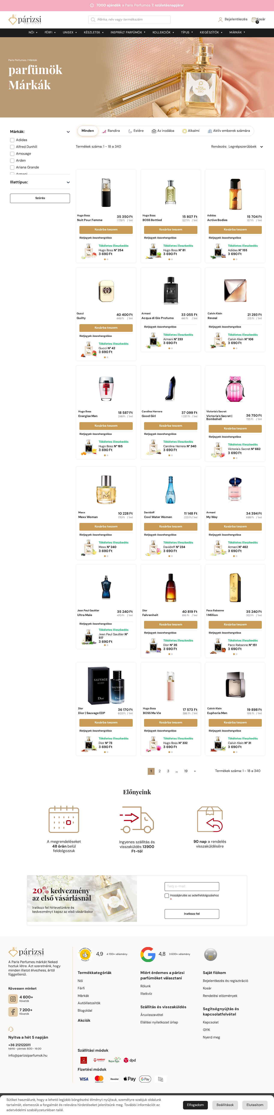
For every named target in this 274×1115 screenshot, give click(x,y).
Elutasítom (255, 1105)
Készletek (92, 32)
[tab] (105, 259)
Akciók (84, 1021)
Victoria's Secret (219, 415)
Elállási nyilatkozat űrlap (159, 1022)
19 (186, 771)
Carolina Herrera (152, 414)
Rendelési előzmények (220, 996)
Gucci (81, 316)
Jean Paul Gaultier (88, 613)
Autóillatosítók (89, 1003)
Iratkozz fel (192, 914)
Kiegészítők (209, 32)
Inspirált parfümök (126, 32)
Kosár (207, 988)
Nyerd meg (211, 1037)
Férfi (48, 32)
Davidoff (158, 515)
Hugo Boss (89, 218)
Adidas (217, 218)
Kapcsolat (211, 1022)
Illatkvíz (146, 994)
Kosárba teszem (106, 229)
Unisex (68, 32)
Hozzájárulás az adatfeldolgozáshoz (194, 897)
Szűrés (40, 198)
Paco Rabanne (215, 613)
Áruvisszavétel (151, 1015)
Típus (185, 32)
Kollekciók (162, 32)
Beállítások (225, 1105)
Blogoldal (85, 1011)
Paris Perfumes (17, 60)
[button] (40, 140)
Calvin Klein (215, 316)
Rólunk (145, 986)
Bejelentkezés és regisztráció (225, 981)
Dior (150, 613)
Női (31, 32)
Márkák (235, 32)
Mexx (88, 515)
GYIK (206, 1030)
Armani (157, 316)
